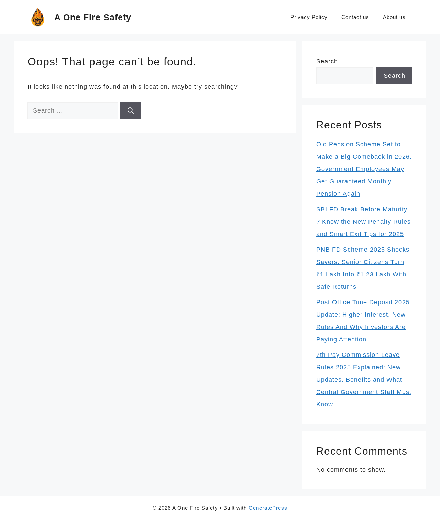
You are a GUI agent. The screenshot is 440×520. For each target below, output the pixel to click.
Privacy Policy (309, 17)
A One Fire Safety (92, 17)
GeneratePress (268, 508)
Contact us (355, 17)
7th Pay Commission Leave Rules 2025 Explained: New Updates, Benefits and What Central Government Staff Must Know (363, 379)
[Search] (130, 110)
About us (394, 17)
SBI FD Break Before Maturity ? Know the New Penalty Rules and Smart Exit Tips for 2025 (363, 221)
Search (327, 61)
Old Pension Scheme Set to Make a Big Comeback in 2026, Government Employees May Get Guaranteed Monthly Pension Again (364, 169)
